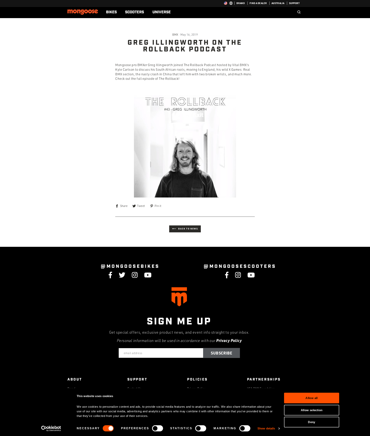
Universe (161, 12)
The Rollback (168, 78)
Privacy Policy (229, 340)
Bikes (111, 12)
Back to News (187, 228)
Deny (311, 422)
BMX (175, 34)
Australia (278, 3)
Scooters (134, 12)
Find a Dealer (258, 3)
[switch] (157, 428)
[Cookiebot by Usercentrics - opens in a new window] (51, 428)
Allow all (311, 398)
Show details (266, 428)
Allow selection (312, 410)
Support (294, 3)
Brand (240, 3)
